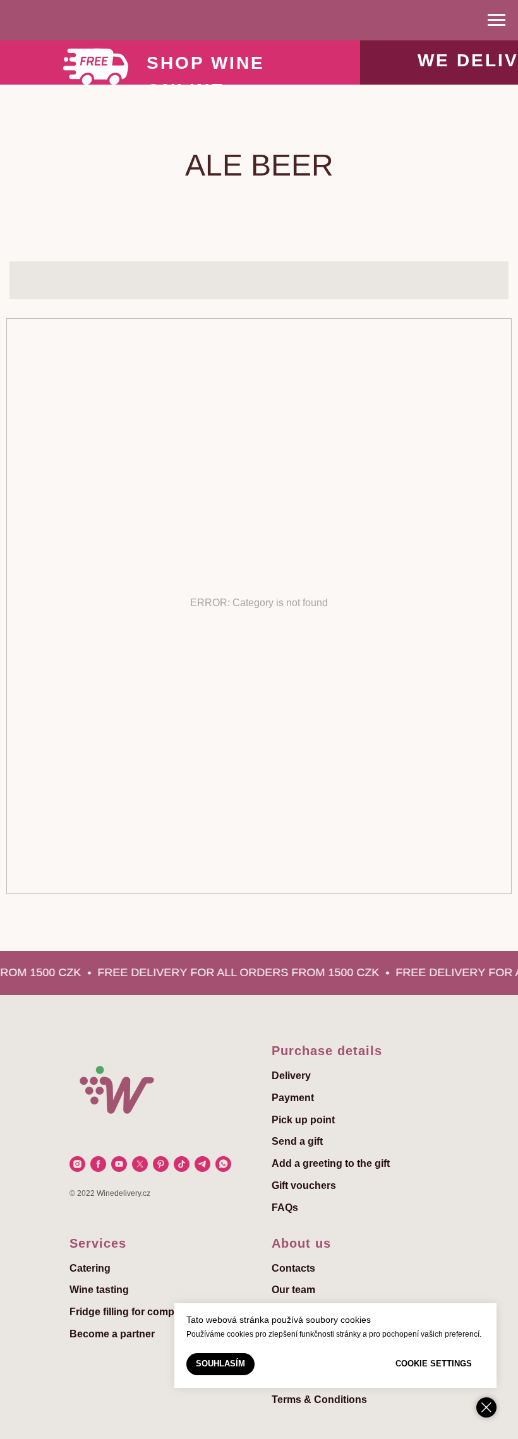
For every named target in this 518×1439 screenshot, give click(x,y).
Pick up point (303, 1119)
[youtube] (119, 1164)
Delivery (291, 1075)
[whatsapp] (223, 1164)
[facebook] (98, 1164)
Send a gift (297, 1141)
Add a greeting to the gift (331, 1163)
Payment (293, 1097)
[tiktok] (182, 1164)
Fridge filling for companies (134, 1311)
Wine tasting (99, 1289)
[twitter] (140, 1164)
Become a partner (112, 1334)
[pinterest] (161, 1164)
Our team (293, 1289)
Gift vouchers (304, 1185)
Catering (90, 1268)
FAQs (285, 1207)
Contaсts (293, 1268)
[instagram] (77, 1164)
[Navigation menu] (496, 20)
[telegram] (202, 1164)
